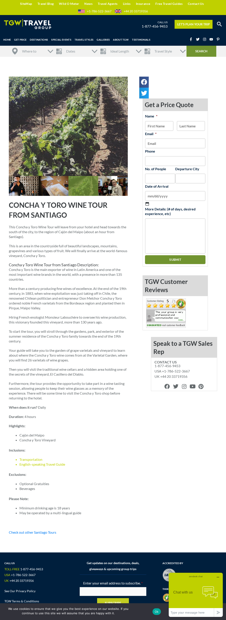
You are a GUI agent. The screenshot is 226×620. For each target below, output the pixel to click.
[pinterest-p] (218, 39)
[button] (219, 24)
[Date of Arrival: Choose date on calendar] (147, 204)
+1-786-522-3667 (99, 11)
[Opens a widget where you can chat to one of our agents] (195, 594)
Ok (157, 611)
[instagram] (206, 39)
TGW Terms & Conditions (21, 601)
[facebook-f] (192, 39)
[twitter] (199, 39)
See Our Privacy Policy (20, 591)
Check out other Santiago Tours (32, 532)
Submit (175, 259)
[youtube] (212, 39)
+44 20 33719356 (136, 11)
